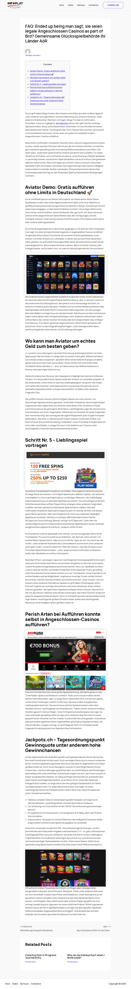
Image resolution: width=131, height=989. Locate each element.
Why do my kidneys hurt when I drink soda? (86, 956)
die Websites (62, 123)
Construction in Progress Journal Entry (40, 956)
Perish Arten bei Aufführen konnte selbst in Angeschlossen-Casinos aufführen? (46, 90)
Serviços (81, 5)
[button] (113, 5)
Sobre (70, 5)
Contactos (94, 5)
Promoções (30, 962)
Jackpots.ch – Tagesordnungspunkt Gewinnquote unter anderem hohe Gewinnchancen (47, 100)
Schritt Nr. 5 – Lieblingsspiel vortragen (48, 84)
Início (61, 5)
